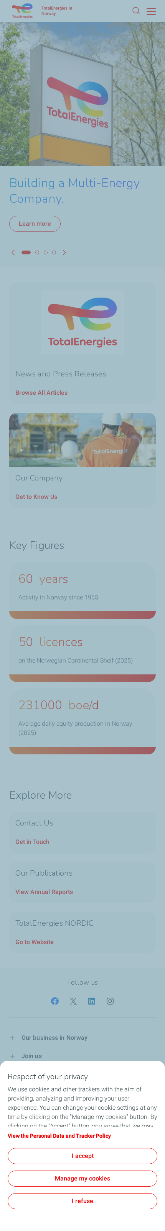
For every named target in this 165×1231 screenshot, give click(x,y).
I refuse (82, 1201)
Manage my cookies (82, 1178)
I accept (83, 1155)
